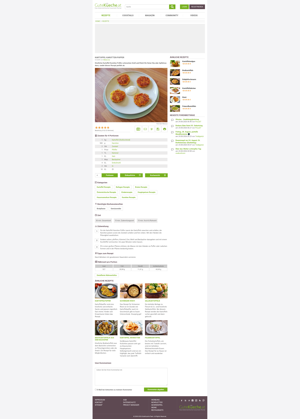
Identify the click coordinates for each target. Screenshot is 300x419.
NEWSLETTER (156, 402)
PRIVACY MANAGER (131, 405)
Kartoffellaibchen (189, 88)
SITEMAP (98, 405)
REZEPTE (105, 15)
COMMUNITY (172, 15)
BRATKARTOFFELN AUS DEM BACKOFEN (104, 339)
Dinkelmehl (116, 163)
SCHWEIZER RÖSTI (127, 301)
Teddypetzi (199, 136)
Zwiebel (115, 146)
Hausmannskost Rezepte (106, 197)
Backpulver (116, 159)
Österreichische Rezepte (106, 192)
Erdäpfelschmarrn (189, 79)
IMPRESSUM (100, 400)
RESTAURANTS (157, 410)
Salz (113, 156)
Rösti (184, 97)
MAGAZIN (150, 15)
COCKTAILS (127, 15)
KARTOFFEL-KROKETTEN (130, 338)
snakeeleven (180, 153)
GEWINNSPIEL (157, 405)
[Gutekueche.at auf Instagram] (192, 400)
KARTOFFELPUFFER (103, 301)
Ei (112, 166)
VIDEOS (194, 15)
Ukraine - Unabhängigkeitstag (187, 119)
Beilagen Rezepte (123, 187)
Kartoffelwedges (188, 61)
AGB (125, 400)
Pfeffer (114, 150)
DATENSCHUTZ (129, 402)
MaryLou (106, 60)
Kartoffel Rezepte (104, 187)
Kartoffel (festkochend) (121, 140)
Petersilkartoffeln (189, 106)
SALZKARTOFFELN (152, 301)
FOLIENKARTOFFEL (152, 338)
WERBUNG (155, 400)
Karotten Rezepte (128, 197)
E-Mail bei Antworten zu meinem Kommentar (114, 390)
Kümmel (115, 153)
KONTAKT (99, 402)
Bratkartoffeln (187, 70)
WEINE (154, 407)
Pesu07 (198, 122)
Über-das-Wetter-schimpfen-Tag (188, 149)
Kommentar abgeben (156, 389)
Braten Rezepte (141, 187)
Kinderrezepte (126, 192)
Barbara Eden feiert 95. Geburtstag (189, 126)
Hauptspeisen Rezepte (146, 192)
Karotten (115, 143)
